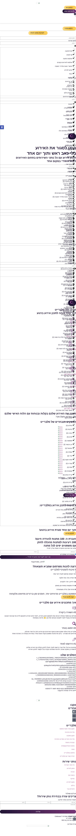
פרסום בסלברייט (69, 753)
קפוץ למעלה (72, 816)
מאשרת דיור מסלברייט (67, 554)
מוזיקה (72, 778)
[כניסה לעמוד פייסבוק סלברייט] (74, 712)
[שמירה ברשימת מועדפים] (75, 483)
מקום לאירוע (70, 782)
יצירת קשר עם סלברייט (67, 756)
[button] (70, 7)
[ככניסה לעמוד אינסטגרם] (74, 720)
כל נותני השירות (69, 765)
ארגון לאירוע (71, 768)
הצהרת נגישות (70, 742)
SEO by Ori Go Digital (69, 820)
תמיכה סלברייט (71, 818)
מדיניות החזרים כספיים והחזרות (65, 739)
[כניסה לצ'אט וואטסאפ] (74, 716)
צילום (73, 785)
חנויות (73, 772)
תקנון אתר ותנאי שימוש (67, 729)
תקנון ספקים (71, 735)
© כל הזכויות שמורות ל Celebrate (65, 816)
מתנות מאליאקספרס (68, 746)
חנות (73, 749)
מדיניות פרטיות (70, 732)
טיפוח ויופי (71, 775)
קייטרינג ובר (71, 789)
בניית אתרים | (71, 824)
